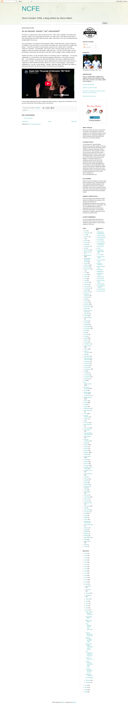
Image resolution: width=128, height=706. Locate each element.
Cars (85, 278)
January (88, 682)
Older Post (74, 121)
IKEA (85, 354)
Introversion (87, 361)
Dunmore (86, 303)
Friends (86, 323)
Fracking (86, 321)
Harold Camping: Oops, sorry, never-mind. (89, 664)
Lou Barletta (87, 376)
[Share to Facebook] (52, 108)
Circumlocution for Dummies (101, 243)
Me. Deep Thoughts (86, 388)
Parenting (86, 422)
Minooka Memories (99, 263)
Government (87, 328)
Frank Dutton (100, 246)
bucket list (86, 265)
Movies (86, 400)
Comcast (86, 286)
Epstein (86, 308)
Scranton (86, 465)
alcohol (86, 240)
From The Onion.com (89, 658)
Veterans (86, 528)
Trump (85, 515)
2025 (85, 555)
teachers (86, 495)
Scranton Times (88, 470)
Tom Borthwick (101, 289)
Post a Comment (28, 118)
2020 (85, 231)
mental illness (87, 395)
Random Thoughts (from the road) (89, 640)
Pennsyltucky (87, 429)
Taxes (85, 490)
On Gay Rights (89, 677)
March (87, 610)
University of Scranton (87, 522)
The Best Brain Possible (101, 286)
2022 (85, 562)
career (85, 276)
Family (86, 315)
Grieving (86, 334)
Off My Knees (100, 277)
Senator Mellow (88, 473)
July (87, 601)
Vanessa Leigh (101, 291)
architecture (87, 246)
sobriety (86, 481)
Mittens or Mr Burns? (89, 621)
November (88, 589)
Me (27, 110)
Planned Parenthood (87, 440)
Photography (87, 436)
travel (85, 513)
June (87, 603)
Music (85, 402)
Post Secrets (100, 278)
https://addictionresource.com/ (89, 96)
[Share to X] (50, 108)
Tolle (85, 508)
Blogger (74, 702)
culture (86, 290)
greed (85, 330)
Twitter (85, 517)
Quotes (86, 448)
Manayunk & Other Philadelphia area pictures (89, 646)
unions (86, 519)
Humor (86, 349)
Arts (85, 248)
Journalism (87, 363)
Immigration (87, 356)
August (88, 599)
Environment (87, 306)
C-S (85, 272)
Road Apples (87, 456)
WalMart (86, 531)
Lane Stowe (100, 254)
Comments (88, 47)
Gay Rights (87, 326)
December (88, 586)
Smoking (86, 479)
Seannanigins (100, 284)
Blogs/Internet (87, 255)
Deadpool (86, 297)
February (88, 680)
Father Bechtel (88, 317)
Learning (86, 367)
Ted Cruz (86, 499)
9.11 (85, 234)
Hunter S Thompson (87, 351)
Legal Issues (87, 369)
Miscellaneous (88, 397)
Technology (87, 497)
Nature (86, 406)
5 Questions (87, 233)
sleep (85, 477)
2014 (85, 579)
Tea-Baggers (87, 492)
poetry (85, 443)
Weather (86, 533)
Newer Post (25, 121)
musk (85, 404)
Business (86, 267)
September (88, 595)
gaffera (63, 702)
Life (85, 371)
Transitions (87, 511)
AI (84, 238)
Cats (85, 280)
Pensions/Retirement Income (88, 433)
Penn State (87, 428)
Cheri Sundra (100, 241)
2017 (85, 573)
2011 (85, 685)
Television (86, 501)
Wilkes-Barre (87, 541)
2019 (85, 568)
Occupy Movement (86, 416)
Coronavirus (87, 288)
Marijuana (86, 378)
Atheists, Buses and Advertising (89, 634)
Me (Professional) (87, 383)
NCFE (31, 8)
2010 (85, 687)
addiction (86, 236)
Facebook (86, 313)
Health (86, 338)
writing (86, 546)
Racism (86, 450)
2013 (85, 582)
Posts (86, 44)
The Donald (87, 506)
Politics (86, 444)
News (85, 413)
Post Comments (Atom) (34, 124)
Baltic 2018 (87, 250)
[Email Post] (43, 107)
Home (49, 121)
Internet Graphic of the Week (88, 358)
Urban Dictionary (88, 524)
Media (85, 390)
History (86, 342)
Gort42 (99, 248)
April (87, 607)
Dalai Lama (87, 292)
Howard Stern (87, 346)
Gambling (86, 324)
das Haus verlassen (86, 294)
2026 (85, 553)
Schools (86, 461)
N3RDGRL (100, 269)
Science (86, 463)
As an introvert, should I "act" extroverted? (89, 627)
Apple (85, 244)
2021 (85, 564)
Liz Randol (87, 375)
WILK (85, 539)
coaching (86, 284)
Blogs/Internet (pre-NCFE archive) (87, 260)
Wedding (86, 535)
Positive (86, 446)
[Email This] (46, 108)
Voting (85, 530)
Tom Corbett (87, 510)
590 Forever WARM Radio (100, 232)
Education (86, 304)
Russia (86, 459)
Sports (85, 482)
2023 (85, 560)
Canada (86, 274)
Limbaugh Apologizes (89, 674)
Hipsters (86, 340)
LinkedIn (86, 373)
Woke (85, 544)
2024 (85, 558)
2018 (85, 571)
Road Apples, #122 (89, 617)
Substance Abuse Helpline (88, 84)
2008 (85, 692)
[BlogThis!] (48, 108)
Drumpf (86, 301)
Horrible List (87, 344)
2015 (85, 577)
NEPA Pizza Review (100, 274)
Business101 (87, 269)
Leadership (87, 365)
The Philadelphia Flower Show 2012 (89, 653)
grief (85, 332)
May (87, 605)
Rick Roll (86, 454)
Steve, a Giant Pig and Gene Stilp (89, 613)
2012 (85, 584)
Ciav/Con (86, 282)
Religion (86, 452)
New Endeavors (88, 410)
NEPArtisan (87, 408)
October (86, 419)
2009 (85, 689)
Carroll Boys (100, 239)
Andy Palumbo (101, 235)
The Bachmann (88, 502)
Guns (85, 336)
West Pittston (87, 537)
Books (85, 263)
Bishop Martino (88, 252)
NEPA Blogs (100, 271)
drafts (85, 299)
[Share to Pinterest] (53, 108)
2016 (85, 575)
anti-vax (86, 242)
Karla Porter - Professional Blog (100, 251)
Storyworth (87, 484)
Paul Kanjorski (88, 424)
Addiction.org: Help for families (90, 87)
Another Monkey (101, 237)
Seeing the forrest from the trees (89, 670)
